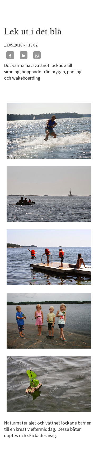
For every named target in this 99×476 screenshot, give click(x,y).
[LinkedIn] (23, 55)
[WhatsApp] (37, 55)
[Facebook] (10, 55)
